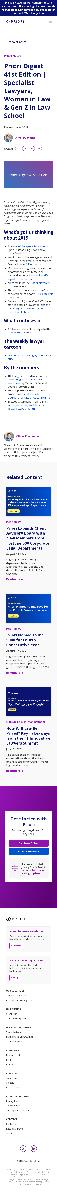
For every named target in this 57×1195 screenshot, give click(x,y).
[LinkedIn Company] (33, 1148)
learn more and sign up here (33, 872)
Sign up (15, 977)
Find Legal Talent (29, 843)
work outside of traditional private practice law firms (29, 395)
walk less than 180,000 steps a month (27, 406)
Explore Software (28, 851)
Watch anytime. (34, 13)
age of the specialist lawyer (29, 246)
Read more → (14, 579)
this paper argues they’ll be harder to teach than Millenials (29, 308)
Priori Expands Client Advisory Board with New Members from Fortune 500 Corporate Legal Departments (27, 538)
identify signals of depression (28, 277)
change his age (17, 332)
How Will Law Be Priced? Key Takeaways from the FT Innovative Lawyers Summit (28, 736)
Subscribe (16, 945)
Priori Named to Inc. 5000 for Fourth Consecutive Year (25, 639)
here (46, 220)
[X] (23, 1148)
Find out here (36, 264)
